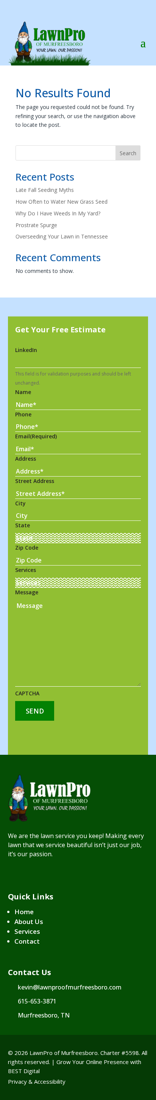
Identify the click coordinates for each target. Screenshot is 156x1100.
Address (25, 458)
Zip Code (26, 547)
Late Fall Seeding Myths (45, 189)
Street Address (34, 481)
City (20, 503)
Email (36, 436)
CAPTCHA (27, 693)
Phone (23, 414)
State (22, 525)
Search (128, 153)
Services (25, 569)
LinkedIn (26, 350)
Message (26, 592)
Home (24, 911)
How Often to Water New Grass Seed (62, 201)
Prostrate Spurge (36, 225)
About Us (28, 921)
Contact (27, 941)
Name (23, 392)
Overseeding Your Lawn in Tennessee (62, 236)
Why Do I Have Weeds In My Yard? (58, 213)
